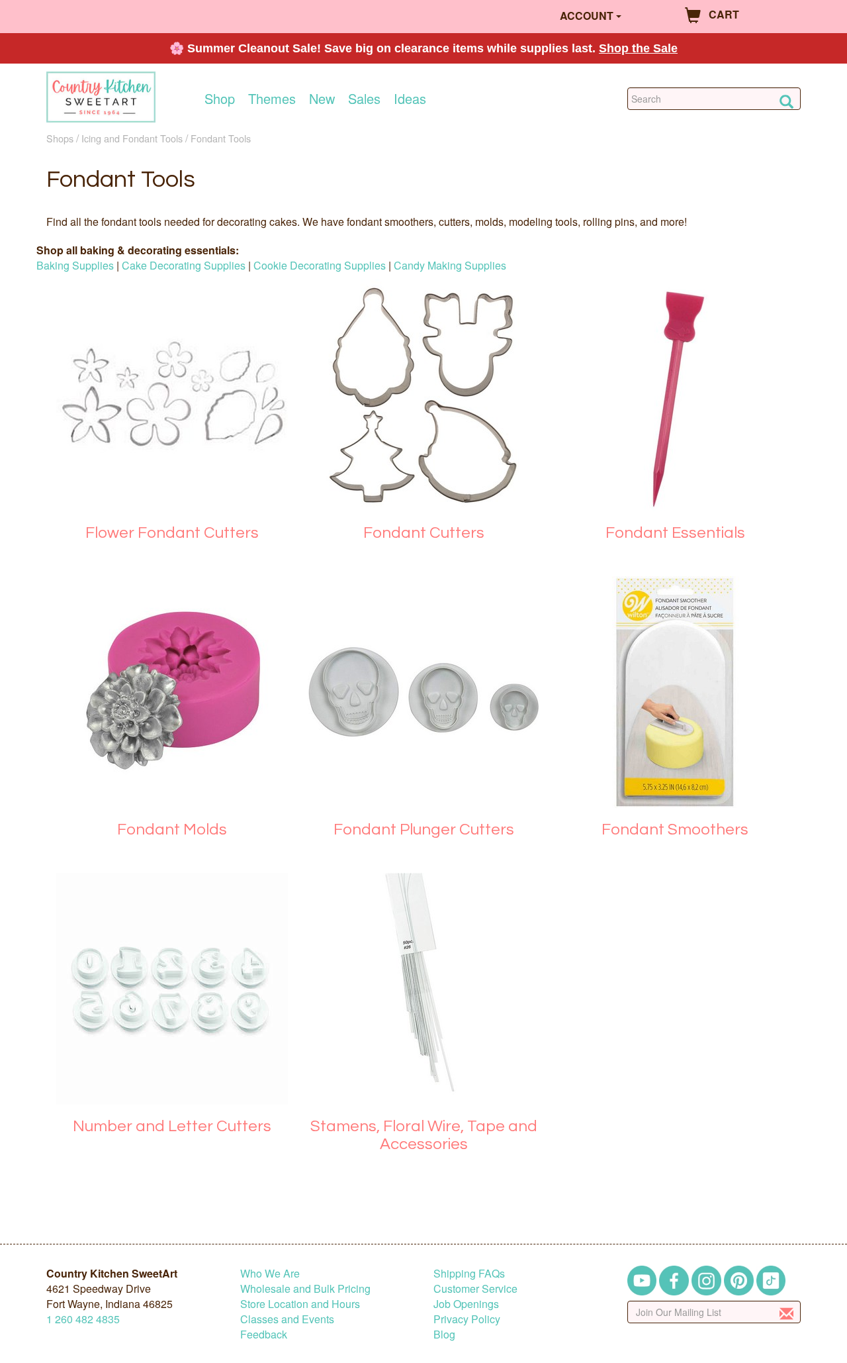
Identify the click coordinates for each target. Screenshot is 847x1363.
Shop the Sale (638, 48)
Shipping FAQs (469, 1273)
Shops (59, 138)
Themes (272, 98)
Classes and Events (287, 1319)
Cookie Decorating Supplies (319, 265)
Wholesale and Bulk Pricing (305, 1288)
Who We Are (270, 1273)
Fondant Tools (221, 138)
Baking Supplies (75, 265)
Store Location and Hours (300, 1303)
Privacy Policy (466, 1319)
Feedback (263, 1334)
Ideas (410, 98)
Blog (444, 1334)
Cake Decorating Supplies (183, 265)
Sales (364, 98)
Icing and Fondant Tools (132, 138)
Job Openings (466, 1303)
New (322, 98)
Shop (219, 98)
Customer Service (475, 1288)
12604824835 (83, 1319)
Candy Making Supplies (450, 265)
